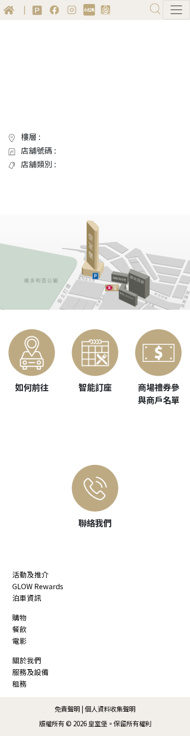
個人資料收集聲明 (110, 709)
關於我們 (26, 660)
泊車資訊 (26, 598)
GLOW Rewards (37, 586)
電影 (19, 641)
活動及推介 (30, 574)
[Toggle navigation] (176, 10)
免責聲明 (67, 709)
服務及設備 (30, 672)
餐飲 (19, 629)
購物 (19, 617)
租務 (19, 683)
